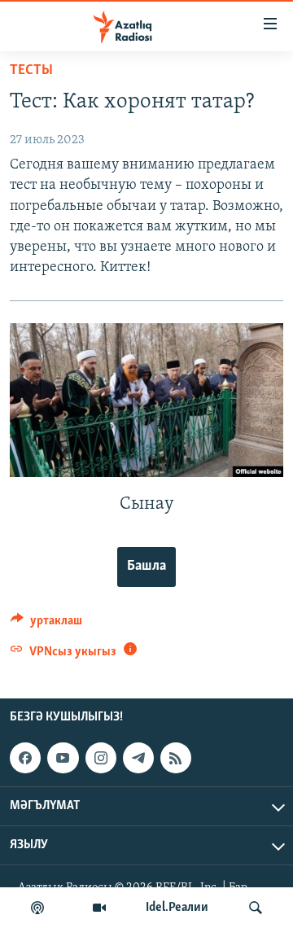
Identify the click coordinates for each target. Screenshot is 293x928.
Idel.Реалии (177, 907)
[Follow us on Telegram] (138, 757)
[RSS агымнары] (175, 757)
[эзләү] (255, 907)
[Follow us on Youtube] (62, 757)
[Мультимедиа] (99, 907)
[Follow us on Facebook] (25, 757)
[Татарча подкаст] (37, 907)
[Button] (46, 624)
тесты (31, 70)
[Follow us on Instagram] (100, 757)
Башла (146, 566)
